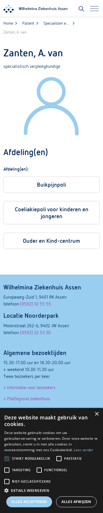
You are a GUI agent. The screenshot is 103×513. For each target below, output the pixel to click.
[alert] (51, 460)
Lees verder (83, 449)
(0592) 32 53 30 (35, 332)
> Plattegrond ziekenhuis (26, 398)
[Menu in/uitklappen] (94, 8)
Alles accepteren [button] (29, 501)
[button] (51, 490)
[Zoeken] (81, 8)
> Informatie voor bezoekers (29, 387)
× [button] (96, 414)
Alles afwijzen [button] (76, 501)
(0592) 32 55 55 (35, 304)
